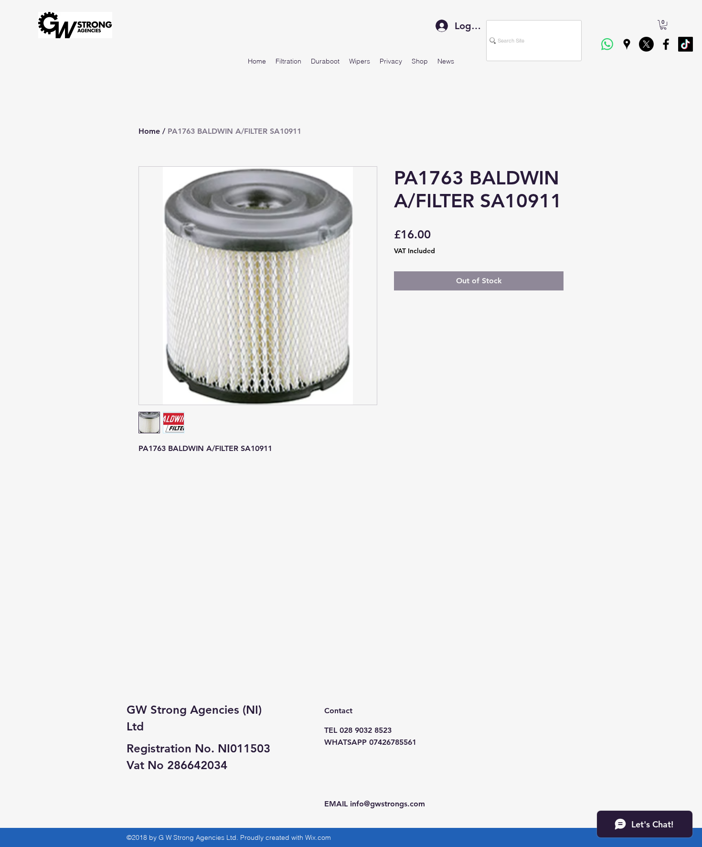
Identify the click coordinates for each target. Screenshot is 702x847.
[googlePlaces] (626, 44)
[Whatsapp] (607, 44)
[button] (663, 25)
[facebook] (666, 44)
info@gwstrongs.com (387, 803)
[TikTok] (685, 44)
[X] (646, 44)
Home (149, 131)
